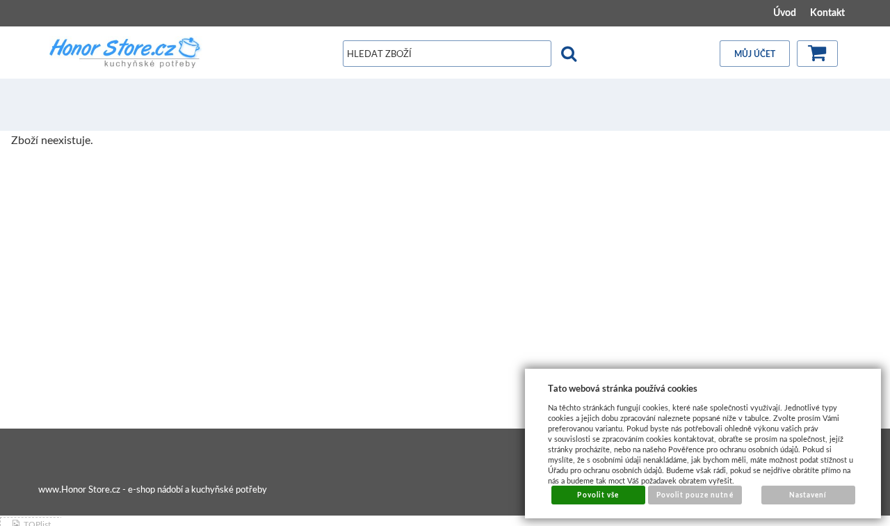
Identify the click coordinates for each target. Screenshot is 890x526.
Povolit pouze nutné (695, 495)
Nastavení (808, 495)
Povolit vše (597, 495)
